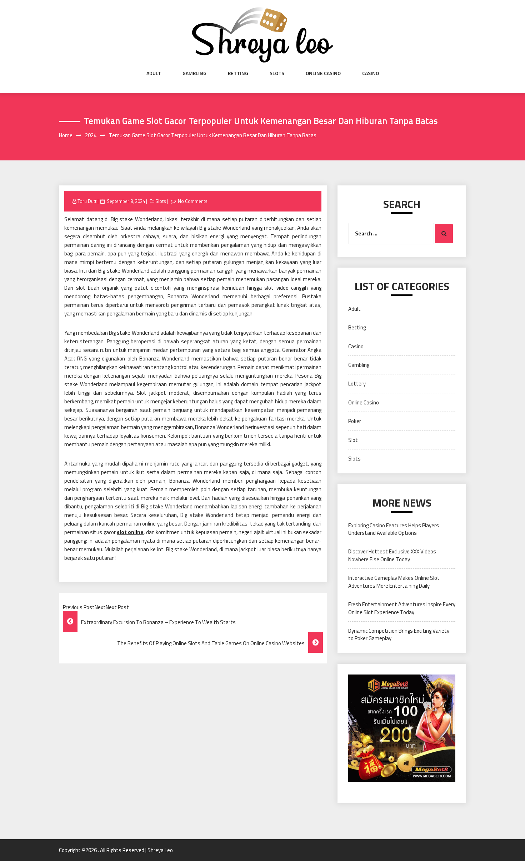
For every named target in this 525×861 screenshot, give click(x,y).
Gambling (194, 73)
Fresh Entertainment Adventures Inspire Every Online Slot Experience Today (401, 608)
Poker (354, 421)
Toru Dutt (87, 201)
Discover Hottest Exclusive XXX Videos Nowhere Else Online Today (392, 555)
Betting (238, 73)
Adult (153, 73)
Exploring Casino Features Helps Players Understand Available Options (393, 529)
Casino (370, 73)
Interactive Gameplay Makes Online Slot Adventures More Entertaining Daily (394, 581)
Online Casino (323, 73)
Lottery (357, 383)
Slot (353, 440)
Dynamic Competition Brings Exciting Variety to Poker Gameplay (398, 634)
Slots (277, 73)
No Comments (193, 201)
